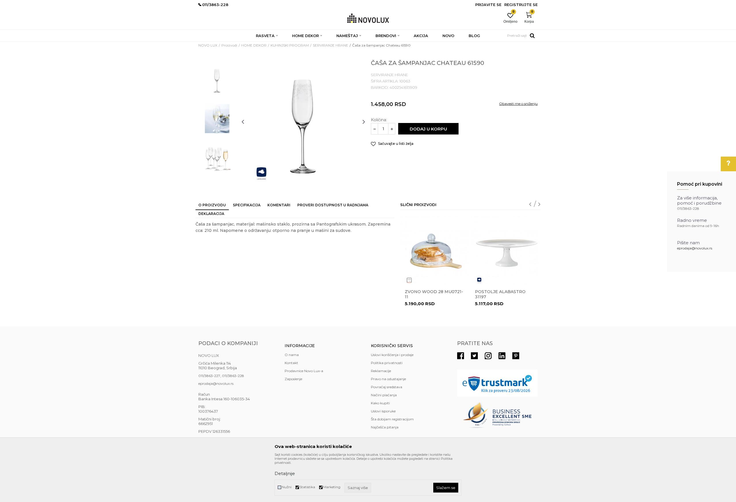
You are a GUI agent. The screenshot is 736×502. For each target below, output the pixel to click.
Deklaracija (211, 213)
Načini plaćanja (384, 395)
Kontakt (291, 363)
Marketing (331, 487)
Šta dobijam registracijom (392, 419)
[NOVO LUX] (368, 18)
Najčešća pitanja (384, 427)
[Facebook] (460, 355)
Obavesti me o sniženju (518, 103)
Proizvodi (229, 45)
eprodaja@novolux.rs (694, 248)
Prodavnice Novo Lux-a (304, 371)
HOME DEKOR (254, 45)
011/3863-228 (233, 376)
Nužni (287, 487)
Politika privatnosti (386, 363)
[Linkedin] (502, 355)
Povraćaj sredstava (386, 387)
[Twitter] (474, 355)
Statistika (307, 487)
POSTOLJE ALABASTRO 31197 (500, 294)
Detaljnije (285, 473)
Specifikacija (246, 205)
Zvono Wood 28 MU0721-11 (434, 294)
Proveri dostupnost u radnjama (332, 205)
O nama (292, 355)
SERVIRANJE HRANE (330, 45)
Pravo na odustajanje (388, 379)
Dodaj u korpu (428, 129)
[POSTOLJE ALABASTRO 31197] (505, 250)
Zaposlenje (293, 379)
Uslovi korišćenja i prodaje (392, 355)
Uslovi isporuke (383, 411)
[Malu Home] (409, 280)
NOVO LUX (207, 45)
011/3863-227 (209, 376)
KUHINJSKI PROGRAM (290, 45)
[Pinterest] (515, 355)
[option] (217, 79)
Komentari (278, 205)
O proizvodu (212, 205)
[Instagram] (488, 355)
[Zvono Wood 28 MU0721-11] (434, 250)
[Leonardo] (261, 173)
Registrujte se (521, 4)
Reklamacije (381, 371)
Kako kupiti (380, 403)
